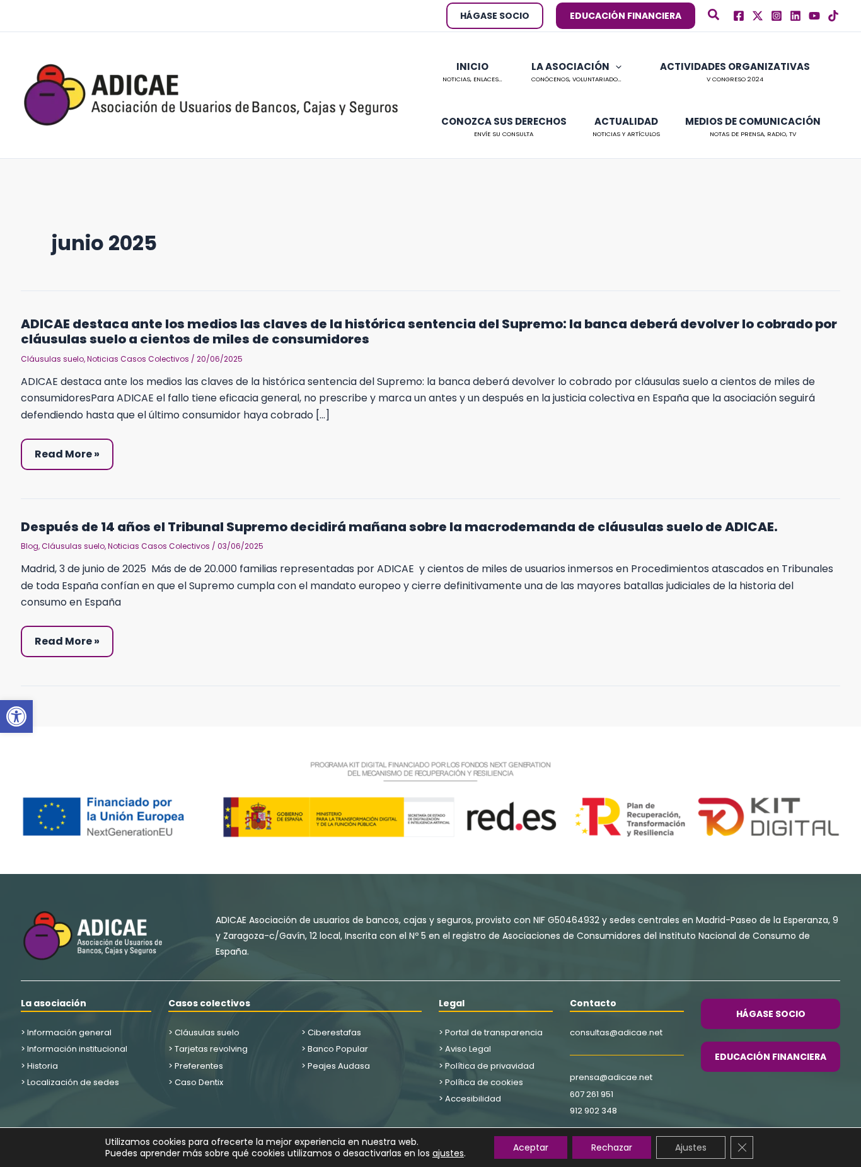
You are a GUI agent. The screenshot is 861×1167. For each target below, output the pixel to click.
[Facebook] (738, 15)
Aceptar (530, 1147)
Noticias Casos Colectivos (138, 359)
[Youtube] (814, 15)
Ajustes (691, 1147)
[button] (16, 716)
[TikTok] (833, 15)
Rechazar (611, 1147)
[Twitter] (757, 15)
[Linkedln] (795, 15)
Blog (29, 546)
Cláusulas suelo (52, 359)
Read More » (73, 454)
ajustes (448, 1153)
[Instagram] (776, 15)
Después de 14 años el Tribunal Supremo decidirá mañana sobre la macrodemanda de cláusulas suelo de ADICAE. (399, 527)
